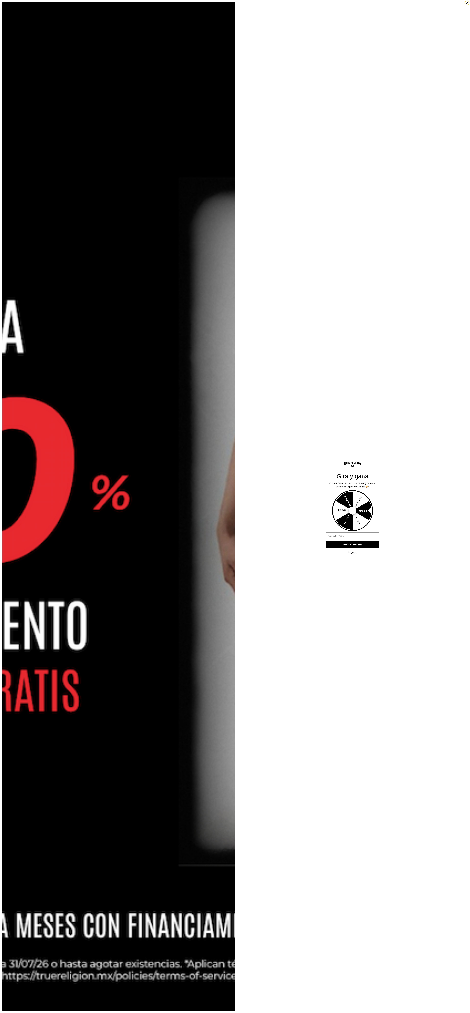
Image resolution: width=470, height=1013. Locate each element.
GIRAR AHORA (352, 544)
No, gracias (353, 552)
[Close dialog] (467, 3)
